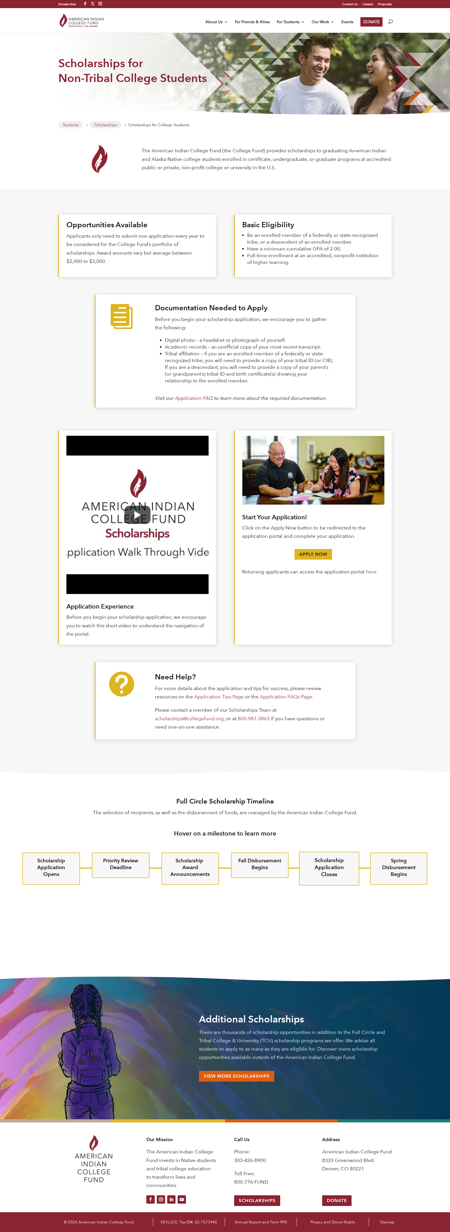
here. (372, 572)
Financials (385, 4)
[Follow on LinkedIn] (171, 1199)
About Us (214, 22)
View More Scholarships (237, 1076)
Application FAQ (194, 398)
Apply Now (313, 554)
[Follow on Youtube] (182, 1199)
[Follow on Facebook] (150, 1199)
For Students (288, 22)
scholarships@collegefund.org (189, 719)
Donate (337, 1200)
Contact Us (350, 4)
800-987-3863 (254, 719)
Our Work (320, 22)
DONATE (371, 21)
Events (347, 22)
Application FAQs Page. (287, 697)
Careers (367, 4)
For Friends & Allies (252, 22)
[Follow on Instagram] (161, 1199)
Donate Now (67, 4)
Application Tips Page (219, 697)
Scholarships (257, 1200)
